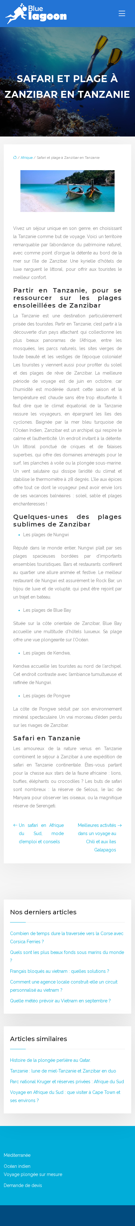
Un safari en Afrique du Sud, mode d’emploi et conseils (41, 833)
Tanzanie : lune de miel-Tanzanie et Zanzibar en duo (63, 1070)
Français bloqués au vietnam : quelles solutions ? (59, 971)
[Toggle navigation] (121, 14)
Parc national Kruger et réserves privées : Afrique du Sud (67, 1081)
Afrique (27, 158)
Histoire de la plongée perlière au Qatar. (50, 1060)
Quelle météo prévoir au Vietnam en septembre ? (60, 1000)
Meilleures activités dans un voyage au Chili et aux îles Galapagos (97, 837)
